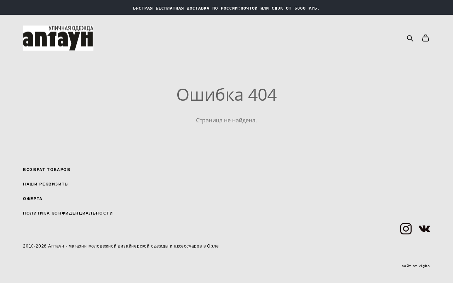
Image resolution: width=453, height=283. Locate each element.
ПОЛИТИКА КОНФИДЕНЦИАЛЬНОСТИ (68, 213)
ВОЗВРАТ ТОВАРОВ (47, 169)
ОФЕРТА (33, 198)
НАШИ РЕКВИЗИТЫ (46, 184)
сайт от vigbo (416, 266)
